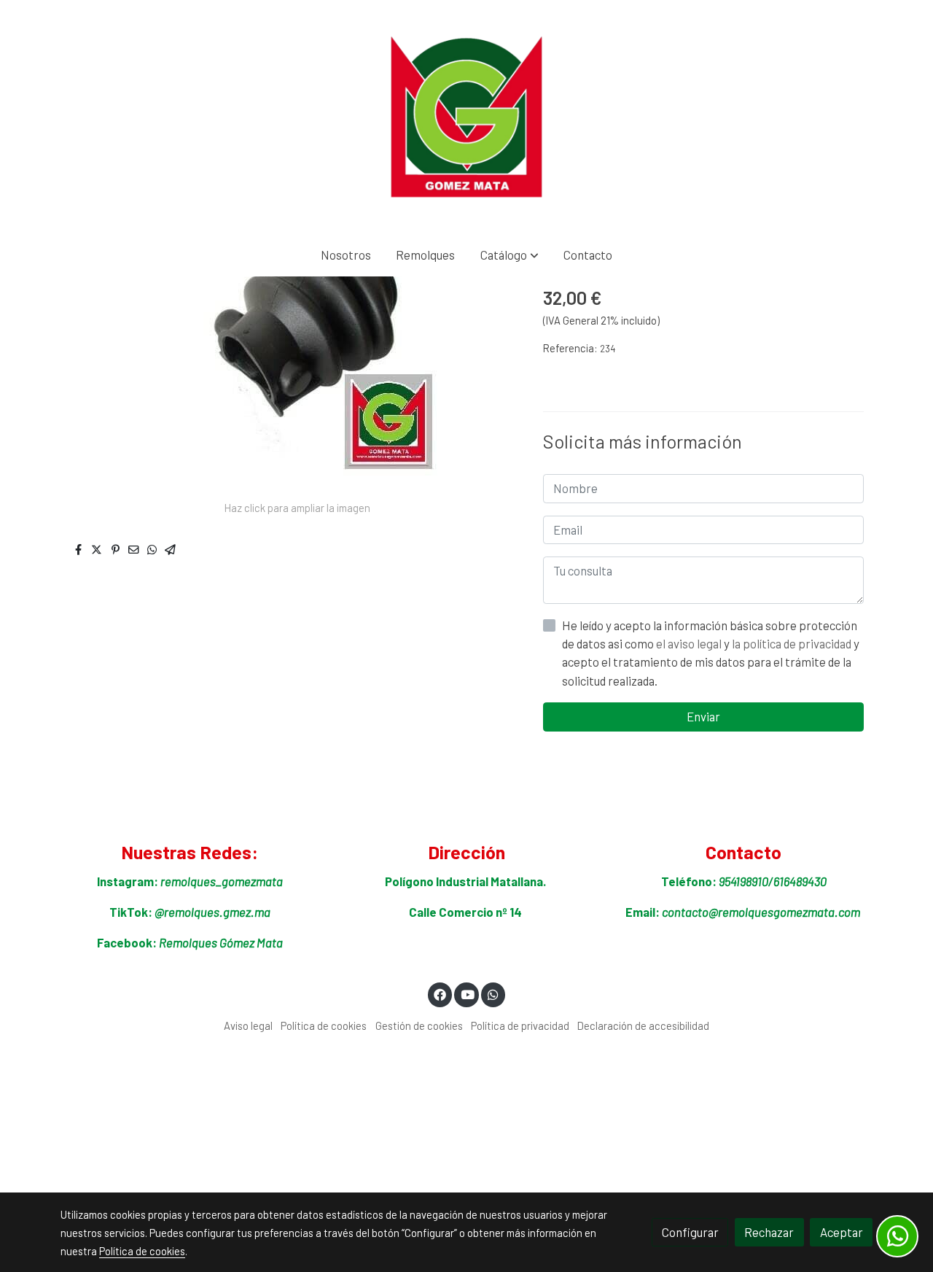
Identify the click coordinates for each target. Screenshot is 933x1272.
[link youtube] (467, 994)
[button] (509, 254)
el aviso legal (690, 643)
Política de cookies (324, 1025)
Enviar (703, 716)
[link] (466, 116)
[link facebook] (440, 994)
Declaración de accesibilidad (643, 1025)
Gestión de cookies (419, 1025)
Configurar (690, 1232)
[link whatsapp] (493, 994)
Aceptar (841, 1232)
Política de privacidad (520, 1025)
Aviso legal (248, 1025)
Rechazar (769, 1232)
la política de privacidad (793, 643)
